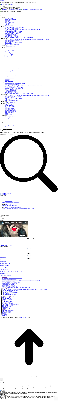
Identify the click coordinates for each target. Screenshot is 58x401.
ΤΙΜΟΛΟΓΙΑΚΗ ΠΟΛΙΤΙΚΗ (5, 275)
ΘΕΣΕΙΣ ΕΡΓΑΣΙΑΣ (3, 273)
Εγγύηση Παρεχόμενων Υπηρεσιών (8, 285)
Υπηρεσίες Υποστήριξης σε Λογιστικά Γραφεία (10, 292)
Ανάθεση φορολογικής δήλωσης (8, 284)
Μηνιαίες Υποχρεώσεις (9, 201)
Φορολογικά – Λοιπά (6, 297)
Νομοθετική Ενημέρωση (17, 207)
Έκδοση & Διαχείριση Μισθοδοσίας (8, 281)
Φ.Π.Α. (3, 300)
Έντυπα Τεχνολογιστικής (6, 306)
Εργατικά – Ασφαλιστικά (6, 298)
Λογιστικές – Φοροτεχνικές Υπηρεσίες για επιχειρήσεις (12, 278)
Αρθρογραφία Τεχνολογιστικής (7, 310)
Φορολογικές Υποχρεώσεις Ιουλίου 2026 (9, 205)
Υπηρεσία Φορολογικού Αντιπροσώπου (9, 283)
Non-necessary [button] (2, 394)
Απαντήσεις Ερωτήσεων (6, 311)
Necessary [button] (2, 389)
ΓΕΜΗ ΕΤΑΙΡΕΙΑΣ (3, 267)
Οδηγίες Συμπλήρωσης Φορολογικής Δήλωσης (10, 304)
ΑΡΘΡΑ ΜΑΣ (4, 309)
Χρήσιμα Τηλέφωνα (6, 308)
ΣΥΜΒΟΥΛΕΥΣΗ (5, 288)
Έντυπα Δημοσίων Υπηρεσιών (7, 305)
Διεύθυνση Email (3, 215)
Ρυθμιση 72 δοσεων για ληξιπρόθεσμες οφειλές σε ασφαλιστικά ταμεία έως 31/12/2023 (18, 208)
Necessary (3, 390)
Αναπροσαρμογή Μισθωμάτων (7, 303)
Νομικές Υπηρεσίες (5, 293)
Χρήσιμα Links (5, 307)
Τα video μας (4, 315)
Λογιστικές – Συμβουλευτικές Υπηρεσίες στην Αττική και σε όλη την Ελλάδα (16, 287)
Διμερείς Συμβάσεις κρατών (7, 301)
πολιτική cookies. (43, 376)
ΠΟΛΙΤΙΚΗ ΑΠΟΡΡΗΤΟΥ (5, 263)
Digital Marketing (23, 317)
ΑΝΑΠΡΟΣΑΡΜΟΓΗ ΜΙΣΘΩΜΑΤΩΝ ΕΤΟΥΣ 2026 (12, 198)
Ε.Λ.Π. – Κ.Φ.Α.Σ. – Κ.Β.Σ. (7, 299)
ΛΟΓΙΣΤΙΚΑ (4, 277)
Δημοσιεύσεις (4, 314)
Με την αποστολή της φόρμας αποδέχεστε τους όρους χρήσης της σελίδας (16, 218)
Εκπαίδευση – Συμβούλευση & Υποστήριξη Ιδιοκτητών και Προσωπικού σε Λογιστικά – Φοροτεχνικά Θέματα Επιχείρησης (24, 289)
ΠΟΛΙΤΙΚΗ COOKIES (4, 265)
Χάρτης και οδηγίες (3, 259)
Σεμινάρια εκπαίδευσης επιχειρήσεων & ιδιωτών (11, 290)
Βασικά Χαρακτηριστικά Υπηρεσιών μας (9, 286)
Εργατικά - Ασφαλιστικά (9, 207)
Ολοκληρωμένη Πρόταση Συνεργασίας (9, 279)
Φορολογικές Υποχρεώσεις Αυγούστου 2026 (10, 202)
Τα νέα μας (4, 313)
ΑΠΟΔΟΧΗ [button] (49, 376)
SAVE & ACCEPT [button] (3, 398)
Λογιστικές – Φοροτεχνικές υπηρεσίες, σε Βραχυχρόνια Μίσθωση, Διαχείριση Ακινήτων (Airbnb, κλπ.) (21, 280)
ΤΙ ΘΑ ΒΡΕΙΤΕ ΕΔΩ (4, 269)
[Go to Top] (29, 375)
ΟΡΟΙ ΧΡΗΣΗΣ (3, 261)
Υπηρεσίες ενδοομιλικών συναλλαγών (9, 294)
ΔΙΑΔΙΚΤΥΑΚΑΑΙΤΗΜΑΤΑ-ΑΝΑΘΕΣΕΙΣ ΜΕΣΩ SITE (11, 271)
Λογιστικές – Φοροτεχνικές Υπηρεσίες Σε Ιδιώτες (11, 282)
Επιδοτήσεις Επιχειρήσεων (7, 291)
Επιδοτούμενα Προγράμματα (7, 302)
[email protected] (3, 0)
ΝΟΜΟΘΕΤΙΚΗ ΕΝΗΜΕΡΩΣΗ (8, 296)
